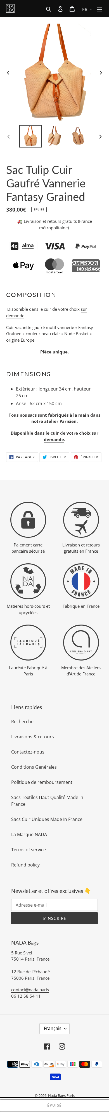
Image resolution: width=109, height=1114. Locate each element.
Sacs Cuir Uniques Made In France (46, 819)
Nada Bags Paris (61, 1095)
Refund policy (25, 865)
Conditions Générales (34, 767)
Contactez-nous (27, 752)
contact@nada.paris (30, 989)
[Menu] (99, 8)
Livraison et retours (42, 221)
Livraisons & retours (32, 737)
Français (52, 1028)
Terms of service (28, 850)
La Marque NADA (29, 834)
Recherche (22, 721)
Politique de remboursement (41, 782)
